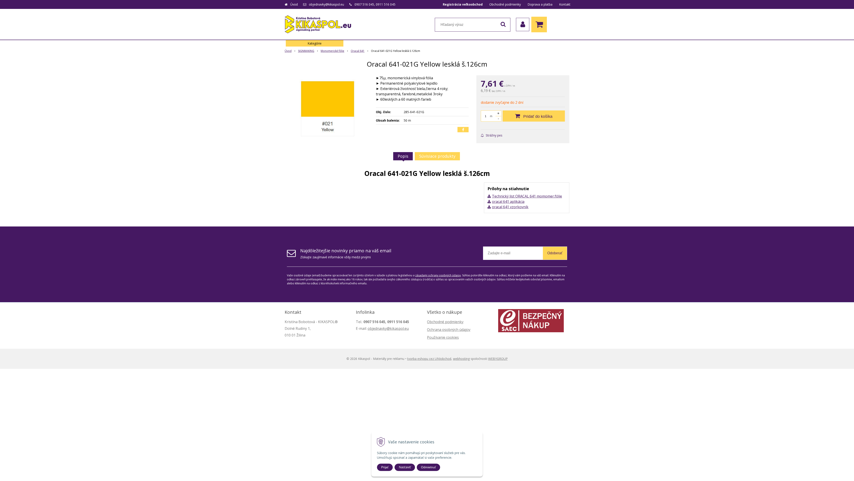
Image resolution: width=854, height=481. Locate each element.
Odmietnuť (428, 467)
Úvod (294, 4)
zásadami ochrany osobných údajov (438, 275)
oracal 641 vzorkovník (510, 206)
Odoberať (554, 253)
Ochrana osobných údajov (448, 329)
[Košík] (540, 24)
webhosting (461, 359)
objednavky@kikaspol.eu (326, 4)
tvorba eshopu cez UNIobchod (429, 359)
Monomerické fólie (332, 51)
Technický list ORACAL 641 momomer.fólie (527, 196)
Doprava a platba (540, 4)
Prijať (385, 467)
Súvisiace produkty (437, 156)
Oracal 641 (358, 51)
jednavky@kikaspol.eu (390, 328)
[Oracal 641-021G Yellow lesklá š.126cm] (327, 108)
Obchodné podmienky (505, 4)
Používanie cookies (443, 337)
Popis (403, 156)
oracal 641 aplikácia (508, 201)
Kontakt (564, 4)
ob (370, 328)
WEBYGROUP (498, 359)
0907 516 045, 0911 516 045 (374, 4)
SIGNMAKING (306, 51)
